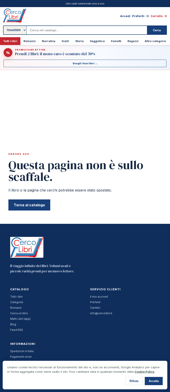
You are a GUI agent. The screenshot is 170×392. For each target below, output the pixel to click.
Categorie (16, 302)
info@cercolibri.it (101, 313)
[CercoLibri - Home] (14, 15)
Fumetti (116, 41)
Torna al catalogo (29, 205)
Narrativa (48, 41)
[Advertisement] (85, 103)
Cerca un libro (19, 313)
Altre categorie (155, 41)
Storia (79, 41)
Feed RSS (16, 330)
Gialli (65, 41)
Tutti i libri (10, 41)
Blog (13, 324)
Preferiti (95, 302)
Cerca (157, 30)
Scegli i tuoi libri (85, 63)
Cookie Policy (145, 371)
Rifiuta (133, 381)
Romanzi (29, 41)
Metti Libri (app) (20, 318)
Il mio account (99, 296)
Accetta (154, 381)
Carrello (95, 307)
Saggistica (97, 41)
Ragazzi (133, 41)
